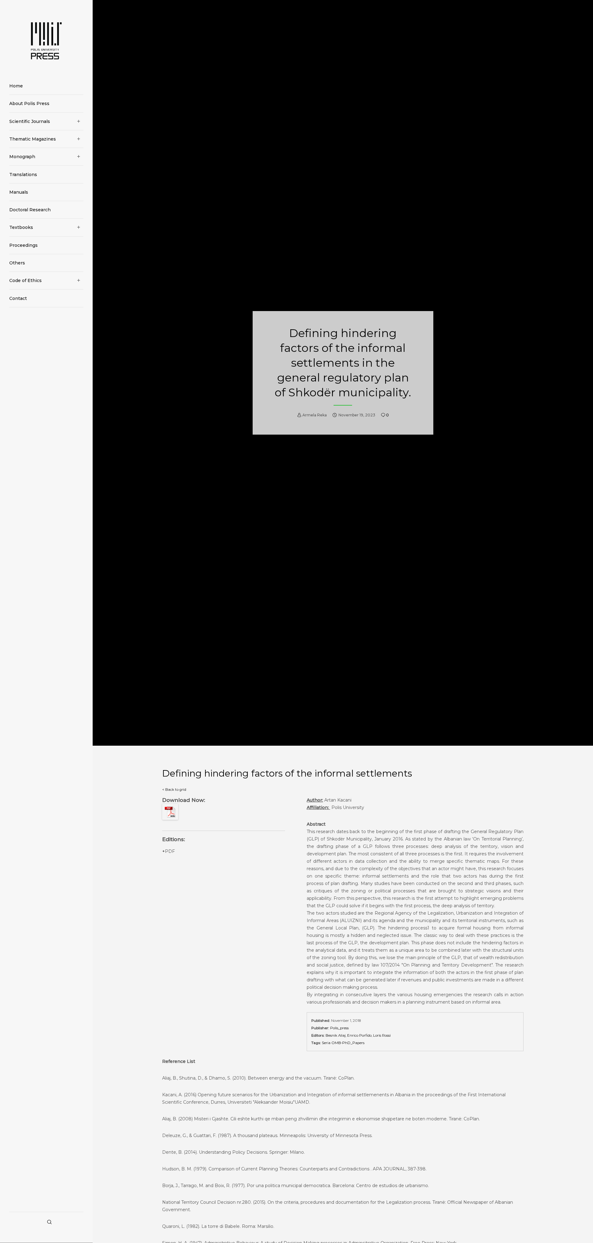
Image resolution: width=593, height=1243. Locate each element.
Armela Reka (314, 415)
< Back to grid (174, 789)
